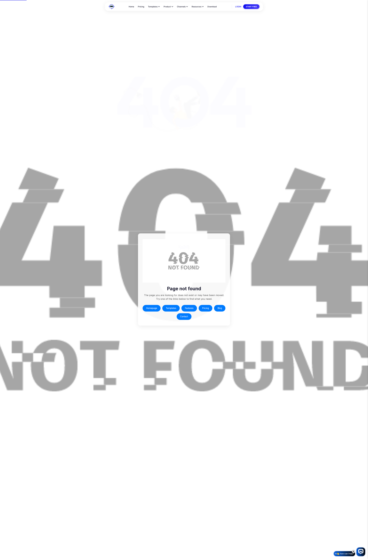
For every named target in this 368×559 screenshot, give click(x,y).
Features (189, 308)
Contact (184, 316)
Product (167, 6)
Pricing (141, 6)
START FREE (251, 6)
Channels (181, 6)
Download (212, 6)
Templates (153, 6)
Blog (219, 308)
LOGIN (238, 6)
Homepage (151, 308)
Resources (196, 6)
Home (131, 6)
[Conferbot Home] (112, 7)
